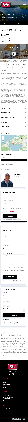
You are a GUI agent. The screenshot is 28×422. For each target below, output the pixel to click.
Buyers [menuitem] (4, 380)
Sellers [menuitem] (4, 382)
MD (9, 168)
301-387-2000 (21, 23)
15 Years (11, 295)
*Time (4, 248)
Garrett (12, 168)
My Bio (20, 179)
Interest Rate (5, 308)
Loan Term (5, 292)
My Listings (16, 177)
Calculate (14, 315)
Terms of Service (7, 281)
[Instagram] (12, 408)
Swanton (16, 168)
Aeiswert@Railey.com (8, 397)
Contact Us (8, 227)
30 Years (6, 295)
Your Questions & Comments (8, 253)
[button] (22, 17)
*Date (4, 242)
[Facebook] (4, 408)
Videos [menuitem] (4, 385)
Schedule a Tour (19, 227)
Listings (5, 168)
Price (4, 299)
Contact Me (16, 179)
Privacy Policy (12, 211)
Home (2, 168)
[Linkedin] (6, 408)
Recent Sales (21, 177)
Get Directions (14, 160)
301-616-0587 (7, 23)
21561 (20, 168)
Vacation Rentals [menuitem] (6, 384)
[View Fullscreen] (3, 141)
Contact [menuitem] (4, 387)
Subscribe (10, 216)
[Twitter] (9, 408)
